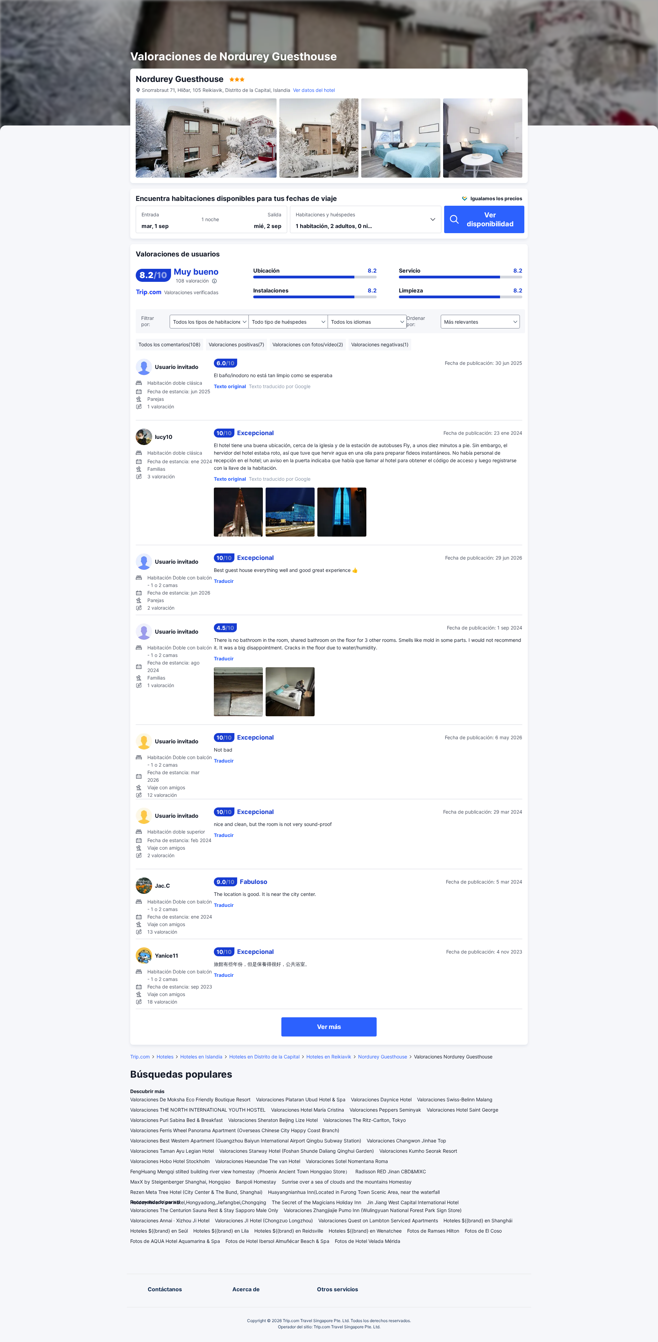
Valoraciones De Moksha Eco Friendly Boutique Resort (190, 1099)
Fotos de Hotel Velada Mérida (367, 1241)
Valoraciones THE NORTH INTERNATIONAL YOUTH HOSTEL (198, 1110)
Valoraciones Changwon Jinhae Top (406, 1140)
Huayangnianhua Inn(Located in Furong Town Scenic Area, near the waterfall (354, 1192)
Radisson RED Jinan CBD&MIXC (390, 1171)
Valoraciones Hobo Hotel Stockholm (170, 1161)
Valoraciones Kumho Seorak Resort (418, 1151)
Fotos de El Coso (483, 1231)
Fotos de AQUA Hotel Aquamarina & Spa (175, 1241)
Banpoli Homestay (256, 1182)
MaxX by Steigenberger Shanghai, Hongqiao (180, 1182)
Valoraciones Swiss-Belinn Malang (454, 1099)
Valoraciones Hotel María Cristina (307, 1110)
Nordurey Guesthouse (382, 1056)
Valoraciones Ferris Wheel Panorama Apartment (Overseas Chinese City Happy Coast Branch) (234, 1130)
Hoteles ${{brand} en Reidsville (288, 1231)
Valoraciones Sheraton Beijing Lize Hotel (273, 1120)
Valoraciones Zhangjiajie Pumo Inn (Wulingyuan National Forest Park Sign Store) (373, 1210)
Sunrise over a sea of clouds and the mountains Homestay (347, 1182)
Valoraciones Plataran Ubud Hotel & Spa (300, 1099)
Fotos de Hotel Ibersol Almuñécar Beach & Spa (277, 1241)
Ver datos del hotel (314, 90)
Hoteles (165, 1056)
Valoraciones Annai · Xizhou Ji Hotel (169, 1220)
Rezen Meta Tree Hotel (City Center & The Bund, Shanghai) (196, 1192)
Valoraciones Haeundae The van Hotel (257, 1161)
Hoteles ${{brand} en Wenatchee (365, 1231)
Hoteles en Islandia (201, 1056)
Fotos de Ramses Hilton (433, 1231)
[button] (595, 11)
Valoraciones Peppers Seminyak (385, 1110)
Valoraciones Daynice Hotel (381, 1099)
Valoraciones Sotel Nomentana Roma (347, 1161)
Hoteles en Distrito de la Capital (264, 1056)
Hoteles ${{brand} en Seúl (159, 1231)
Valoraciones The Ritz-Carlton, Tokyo (364, 1120)
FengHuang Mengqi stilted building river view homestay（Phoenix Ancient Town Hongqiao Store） (240, 1171)
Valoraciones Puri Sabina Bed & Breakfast (176, 1120)
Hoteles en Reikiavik (328, 1056)
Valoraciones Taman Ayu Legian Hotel (172, 1151)
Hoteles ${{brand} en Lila (221, 1231)
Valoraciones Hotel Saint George (462, 1110)
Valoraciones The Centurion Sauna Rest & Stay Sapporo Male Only (204, 1210)
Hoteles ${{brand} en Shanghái (477, 1220)
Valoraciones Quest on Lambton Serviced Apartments (378, 1220)
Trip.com (140, 1056)
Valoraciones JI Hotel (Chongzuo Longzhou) (264, 1220)
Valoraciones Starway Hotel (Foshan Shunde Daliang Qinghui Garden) (296, 1151)
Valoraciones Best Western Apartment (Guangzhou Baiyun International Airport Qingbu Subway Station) (245, 1140)
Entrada (150, 214)
